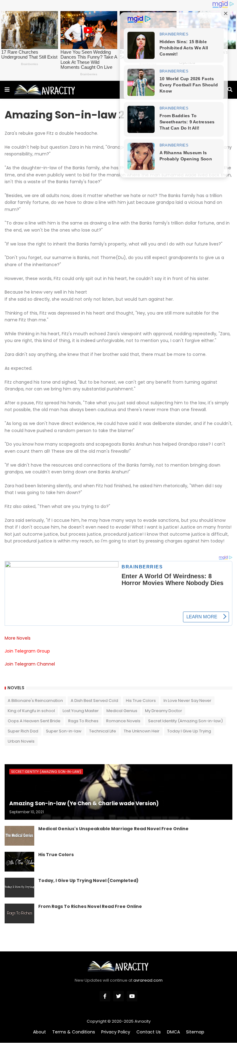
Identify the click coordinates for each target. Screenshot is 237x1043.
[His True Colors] (19, 862)
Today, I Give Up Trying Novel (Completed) (88, 881)
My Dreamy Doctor (163, 711)
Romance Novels (123, 721)
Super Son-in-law (63, 731)
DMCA (173, 1032)
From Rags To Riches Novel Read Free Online (90, 906)
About (39, 1032)
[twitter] (118, 996)
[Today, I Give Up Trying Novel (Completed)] (19, 887)
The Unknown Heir (142, 731)
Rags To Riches (83, 721)
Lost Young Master (81, 711)
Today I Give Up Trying (189, 731)
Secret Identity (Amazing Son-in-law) (185, 721)
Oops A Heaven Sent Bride (34, 721)
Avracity (143, 1021)
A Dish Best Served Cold (94, 700)
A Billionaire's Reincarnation (35, 700)
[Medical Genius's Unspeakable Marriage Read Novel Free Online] (19, 836)
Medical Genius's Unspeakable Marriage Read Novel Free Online (113, 829)
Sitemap (195, 1032)
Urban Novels (21, 741)
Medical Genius (121, 711)
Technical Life (102, 731)
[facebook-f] (105, 996)
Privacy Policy (115, 1032)
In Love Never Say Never (187, 700)
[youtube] (132, 996)
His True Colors (141, 700)
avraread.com (148, 980)
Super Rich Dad (23, 731)
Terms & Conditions (73, 1032)
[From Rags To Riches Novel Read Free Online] (19, 913)
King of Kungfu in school (31, 711)
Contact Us (148, 1032)
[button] (7, 89)
